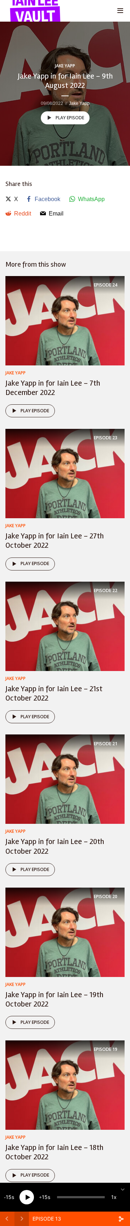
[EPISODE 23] (65, 473)
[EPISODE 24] (65, 320)
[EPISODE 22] (65, 626)
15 (9, 1197)
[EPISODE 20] (65, 932)
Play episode (70, 118)
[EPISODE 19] (65, 1084)
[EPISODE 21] (65, 779)
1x (114, 1197)
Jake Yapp (65, 66)
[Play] (27, 1197)
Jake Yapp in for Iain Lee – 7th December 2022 (52, 387)
